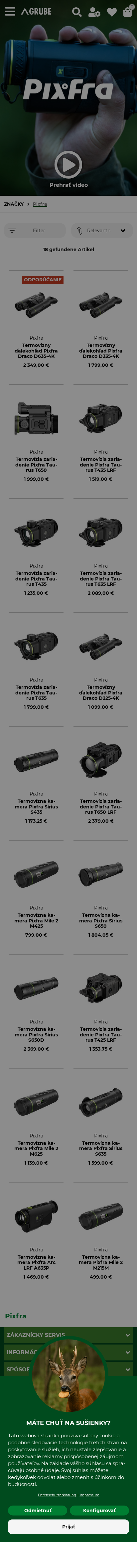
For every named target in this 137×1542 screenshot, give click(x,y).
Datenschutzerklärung (57, 1495)
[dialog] (68, 771)
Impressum (89, 1495)
